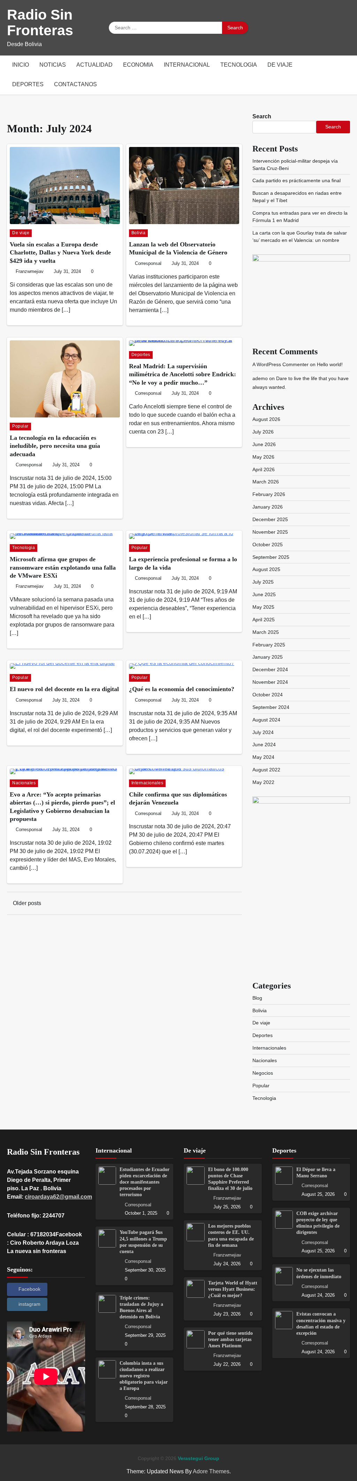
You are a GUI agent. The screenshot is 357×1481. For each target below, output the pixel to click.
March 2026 (265, 481)
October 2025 (267, 544)
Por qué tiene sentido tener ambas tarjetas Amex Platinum (230, 1339)
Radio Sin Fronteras (40, 22)
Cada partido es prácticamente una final (296, 180)
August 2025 (266, 569)
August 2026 (266, 419)
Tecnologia (238, 65)
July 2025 (263, 582)
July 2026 (263, 432)
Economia (138, 65)
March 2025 (265, 632)
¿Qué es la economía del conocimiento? (181, 689)
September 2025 (270, 557)
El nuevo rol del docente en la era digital (64, 689)
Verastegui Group (198, 1458)
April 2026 (263, 469)
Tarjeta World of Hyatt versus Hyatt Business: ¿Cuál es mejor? (232, 1289)
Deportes (28, 84)
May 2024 (263, 757)
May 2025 (263, 607)
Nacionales (24, 782)
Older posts (27, 903)
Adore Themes (211, 1471)
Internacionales (147, 782)
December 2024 (270, 669)
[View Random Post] (345, 75)
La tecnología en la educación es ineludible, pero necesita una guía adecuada (55, 446)
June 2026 (264, 444)
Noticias (52, 65)
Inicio (20, 65)
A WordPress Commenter (280, 364)
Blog (257, 998)
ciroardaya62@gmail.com (58, 1197)
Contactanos (75, 84)
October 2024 (267, 694)
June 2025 (264, 594)
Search (261, 116)
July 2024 (263, 732)
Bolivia (138, 232)
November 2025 (270, 532)
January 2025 (267, 657)
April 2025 (263, 619)
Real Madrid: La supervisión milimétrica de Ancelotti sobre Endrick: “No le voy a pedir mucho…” (182, 374)
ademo (260, 378)
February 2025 (268, 644)
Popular (20, 426)
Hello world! (330, 364)
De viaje (280, 65)
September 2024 (270, 707)
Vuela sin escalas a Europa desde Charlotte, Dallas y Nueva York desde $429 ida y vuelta (60, 252)
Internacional (187, 65)
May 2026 (263, 457)
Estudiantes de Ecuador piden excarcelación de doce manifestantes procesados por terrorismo (144, 1182)
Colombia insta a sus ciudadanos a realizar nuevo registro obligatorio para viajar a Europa (144, 1376)
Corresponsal (148, 263)
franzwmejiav (30, 271)
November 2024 (270, 682)
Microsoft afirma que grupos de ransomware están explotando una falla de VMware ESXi (63, 567)
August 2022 (266, 769)
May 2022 (263, 782)
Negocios (262, 1073)
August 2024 (266, 720)
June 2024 (264, 744)
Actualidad (94, 65)
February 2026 (268, 494)
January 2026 (267, 507)
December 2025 (270, 519)
